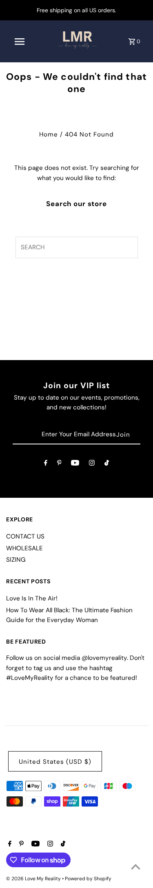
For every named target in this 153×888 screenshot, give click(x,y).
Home (48, 134)
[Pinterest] (59, 464)
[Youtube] (75, 464)
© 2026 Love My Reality (34, 878)
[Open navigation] (19, 41)
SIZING (16, 560)
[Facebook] (45, 464)
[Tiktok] (106, 464)
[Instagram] (92, 464)
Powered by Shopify (88, 878)
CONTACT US (25, 536)
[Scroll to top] (135, 866)
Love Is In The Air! (32, 598)
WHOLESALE (24, 548)
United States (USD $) (55, 762)
